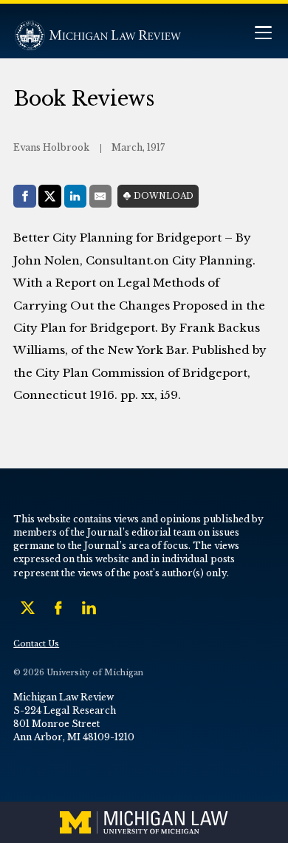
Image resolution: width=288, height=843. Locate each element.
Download (163, 196)
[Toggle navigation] (263, 34)
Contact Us (36, 644)
